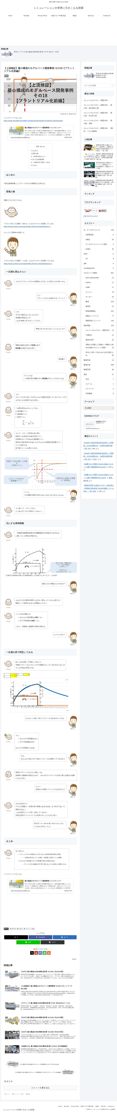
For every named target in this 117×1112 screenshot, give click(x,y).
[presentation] (17, 411)
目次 (37, 146)
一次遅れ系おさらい (39, 156)
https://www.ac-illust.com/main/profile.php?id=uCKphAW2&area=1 (28, 264)
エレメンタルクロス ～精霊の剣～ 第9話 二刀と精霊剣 (98, 129)
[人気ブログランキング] (102, 210)
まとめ (34, 165)
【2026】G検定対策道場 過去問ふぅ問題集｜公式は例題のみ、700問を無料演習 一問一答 (98, 446)
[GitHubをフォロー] (40, 953)
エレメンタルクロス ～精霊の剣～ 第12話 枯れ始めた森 (98, 106)
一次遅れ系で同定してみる (41, 162)
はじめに (35, 150)
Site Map (66, 1106)
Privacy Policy (75, 1106)
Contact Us (111, 1106)
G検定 (97, 1106)
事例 (7, 928)
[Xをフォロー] (32, 953)
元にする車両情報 (38, 159)
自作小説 (103, 1106)
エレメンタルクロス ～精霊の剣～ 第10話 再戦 (98, 122)
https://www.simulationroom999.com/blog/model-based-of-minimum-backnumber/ (33, 121)
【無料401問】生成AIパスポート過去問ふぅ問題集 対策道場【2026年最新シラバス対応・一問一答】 (98, 488)
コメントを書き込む (40, 1088)
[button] (52, 942)
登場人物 (35, 153)
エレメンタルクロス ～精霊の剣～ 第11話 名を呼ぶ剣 (98, 114)
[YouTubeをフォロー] (36, 953)
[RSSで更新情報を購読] (49, 953)
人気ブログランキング (90, 216)
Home (60, 1106)
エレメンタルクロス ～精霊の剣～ (96, 100)
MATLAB (13, 928)
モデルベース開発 (30, 928)
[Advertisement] (58, 33)
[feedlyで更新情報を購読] (44, 953)
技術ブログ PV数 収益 (87, 1106)
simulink (21, 928)
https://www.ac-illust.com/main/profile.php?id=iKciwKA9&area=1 (27, 226)
